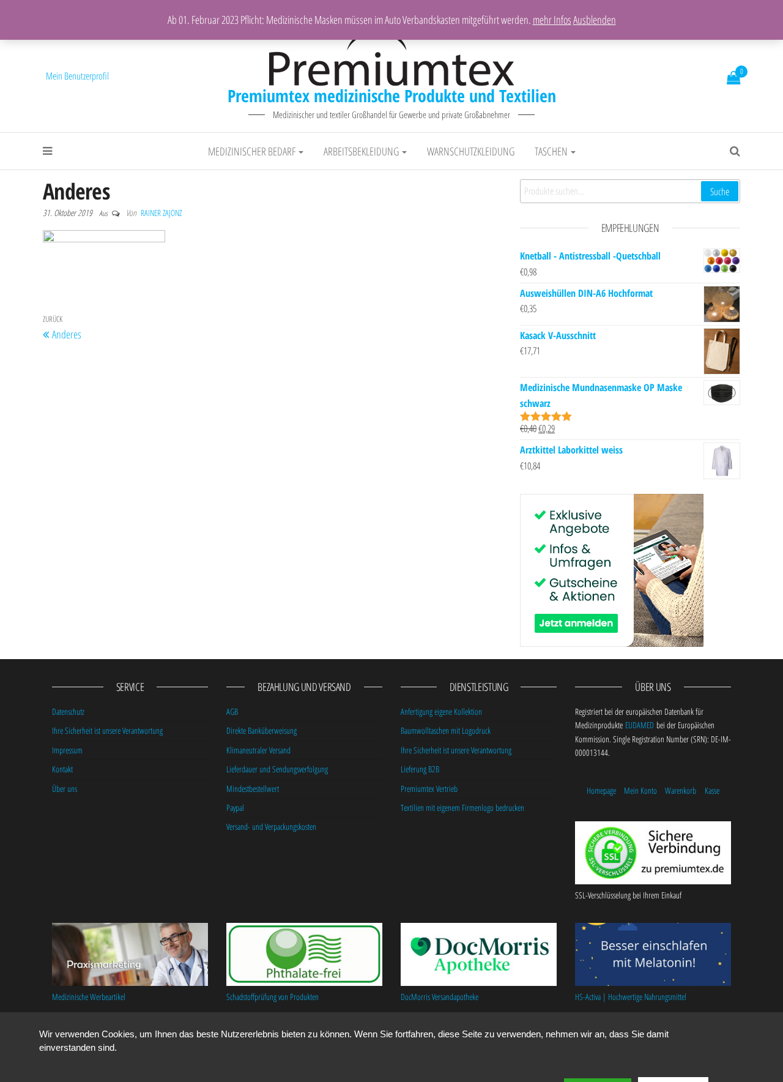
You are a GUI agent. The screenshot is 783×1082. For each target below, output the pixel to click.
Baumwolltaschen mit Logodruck (446, 730)
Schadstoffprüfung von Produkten (272, 996)
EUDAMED (639, 725)
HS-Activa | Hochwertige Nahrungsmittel (630, 996)
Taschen (552, 151)
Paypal (235, 807)
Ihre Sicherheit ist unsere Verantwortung (107, 730)
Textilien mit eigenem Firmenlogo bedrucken (462, 807)
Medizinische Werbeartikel (88, 996)
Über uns (64, 788)
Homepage (601, 790)
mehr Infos (552, 19)
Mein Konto (640, 790)
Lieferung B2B (420, 769)
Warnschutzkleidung (470, 151)
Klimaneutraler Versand (258, 750)
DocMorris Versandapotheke (439, 996)
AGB (232, 711)
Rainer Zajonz (161, 212)
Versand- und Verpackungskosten (271, 826)
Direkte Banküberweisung (261, 730)
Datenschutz (68, 711)
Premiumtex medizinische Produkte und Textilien (392, 95)
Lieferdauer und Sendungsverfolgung (277, 769)
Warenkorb (680, 790)
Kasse (712, 790)
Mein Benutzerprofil (77, 76)
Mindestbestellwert (252, 788)
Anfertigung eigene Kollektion (441, 711)
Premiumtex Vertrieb (429, 788)
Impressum (67, 750)
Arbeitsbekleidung (362, 151)
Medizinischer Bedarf (252, 151)
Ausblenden (594, 19)
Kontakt (62, 769)
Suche (719, 191)
